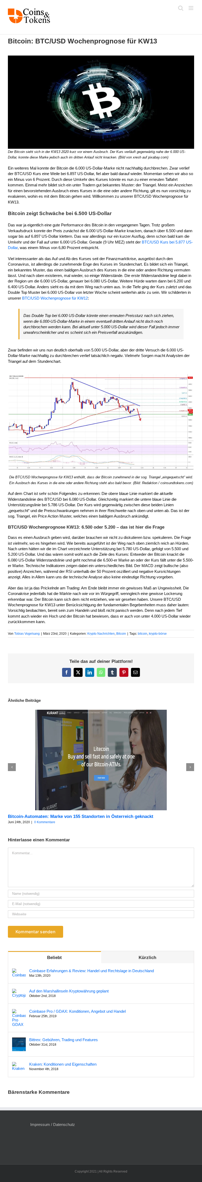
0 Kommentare (44, 822)
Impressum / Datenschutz (52, 1124)
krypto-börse (158, 633)
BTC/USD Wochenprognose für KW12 (55, 298)
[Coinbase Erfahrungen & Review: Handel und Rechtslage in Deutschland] (19, 971)
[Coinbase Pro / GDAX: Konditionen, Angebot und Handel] (19, 1012)
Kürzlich (147, 957)
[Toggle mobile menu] (191, 8)
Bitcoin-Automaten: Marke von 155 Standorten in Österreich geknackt (80, 816)
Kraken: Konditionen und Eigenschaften (63, 1064)
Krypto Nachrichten (101, 633)
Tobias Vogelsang (27, 633)
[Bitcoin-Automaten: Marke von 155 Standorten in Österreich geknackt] (101, 712)
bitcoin (142, 633)
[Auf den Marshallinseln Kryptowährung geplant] (19, 991)
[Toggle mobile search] (180, 8)
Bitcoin (121, 633)
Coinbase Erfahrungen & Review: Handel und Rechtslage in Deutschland (91, 971)
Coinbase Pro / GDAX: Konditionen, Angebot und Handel (77, 1011)
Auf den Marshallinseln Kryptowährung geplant (69, 991)
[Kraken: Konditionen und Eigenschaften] (19, 1064)
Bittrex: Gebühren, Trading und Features (63, 1039)
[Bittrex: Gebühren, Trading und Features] (19, 1040)
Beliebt (54, 957)
